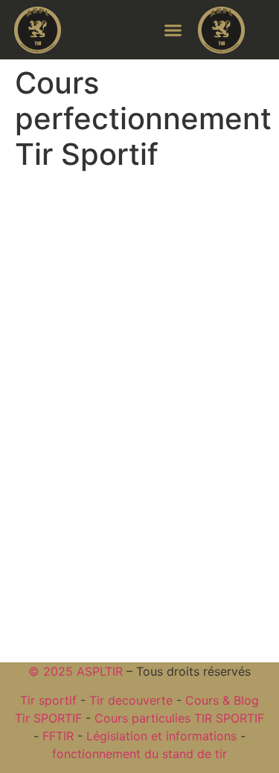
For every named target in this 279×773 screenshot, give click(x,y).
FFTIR (58, 735)
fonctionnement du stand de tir (139, 753)
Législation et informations (161, 735)
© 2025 (52, 671)
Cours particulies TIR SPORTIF (179, 718)
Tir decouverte (131, 700)
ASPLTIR (100, 671)
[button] (173, 30)
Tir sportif (48, 700)
